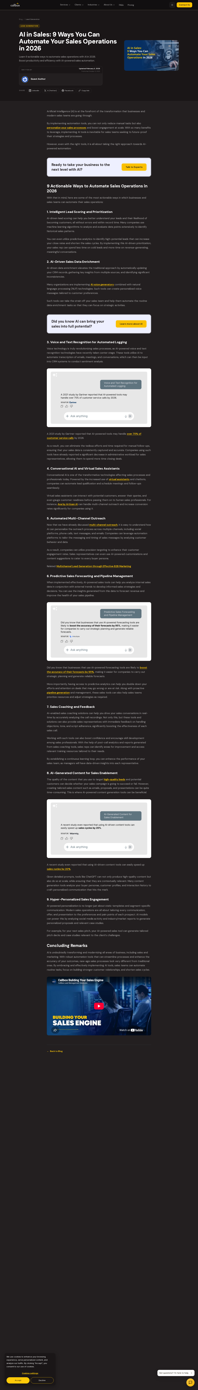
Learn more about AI (131, 323)
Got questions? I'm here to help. (174, 1373)
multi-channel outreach (103, 524)
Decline (42, 1380)
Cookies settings (30, 1373)
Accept (18, 1380)
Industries (92, 4)
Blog (21, 19)
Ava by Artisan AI (68, 504)
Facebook (69, 90)
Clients (78, 4)
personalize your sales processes (66, 127)
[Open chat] (190, 1382)
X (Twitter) (52, 90)
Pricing (131, 5)
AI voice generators (102, 284)
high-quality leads (114, 779)
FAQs (121, 5)
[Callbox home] (15, 5)
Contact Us (184, 5)
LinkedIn (35, 90)
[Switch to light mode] (172, 5)
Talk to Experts (134, 167)
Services (64, 4)
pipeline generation (58, 692)
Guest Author (38, 79)
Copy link (85, 90)
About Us (108, 4)
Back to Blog (55, 1051)
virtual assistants (119, 479)
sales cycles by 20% (59, 869)
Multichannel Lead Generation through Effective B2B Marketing (94, 566)
